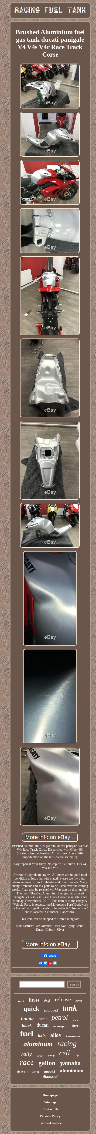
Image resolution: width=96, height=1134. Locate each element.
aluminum (38, 1044)
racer (42, 1018)
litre (75, 1026)
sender (75, 1020)
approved (51, 1010)
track (21, 1001)
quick (31, 1008)
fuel (26, 1033)
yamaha (70, 1063)
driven (22, 1071)
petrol (59, 1017)
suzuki (49, 1072)
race (27, 1062)
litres (34, 999)
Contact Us (50, 1109)
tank (69, 1008)
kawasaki (73, 1036)
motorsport (60, 1026)
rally (26, 1054)
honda (27, 1019)
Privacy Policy (50, 1116)
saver (78, 1000)
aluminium (71, 1070)
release (63, 999)
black (27, 1025)
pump (51, 1055)
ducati (43, 1025)
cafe (77, 1055)
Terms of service (50, 1123)
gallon (46, 1063)
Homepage (50, 1095)
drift (47, 1000)
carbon (40, 1056)
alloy (56, 1035)
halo (42, 1035)
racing (67, 1043)
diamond (50, 1077)
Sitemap (50, 1102)
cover (35, 1071)
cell (64, 1053)
